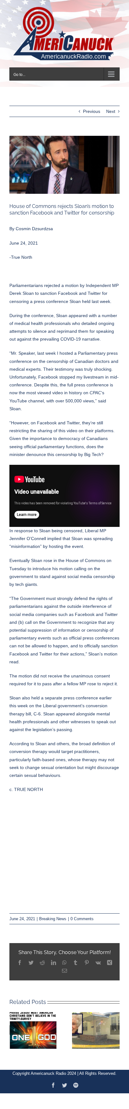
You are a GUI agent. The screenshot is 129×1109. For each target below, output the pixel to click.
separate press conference (71, 694)
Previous (91, 107)
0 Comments (82, 915)
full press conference (87, 381)
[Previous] (14, 1026)
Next (110, 107)
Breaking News (52, 915)
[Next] (115, 1026)
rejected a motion (61, 281)
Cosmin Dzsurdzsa (34, 225)
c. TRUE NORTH (26, 785)
